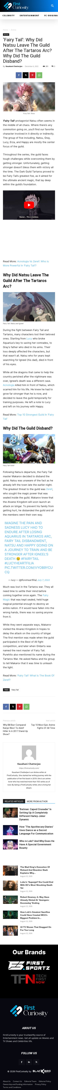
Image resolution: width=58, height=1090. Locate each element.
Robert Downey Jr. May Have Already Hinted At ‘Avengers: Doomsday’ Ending (34, 900)
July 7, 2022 (43, 580)
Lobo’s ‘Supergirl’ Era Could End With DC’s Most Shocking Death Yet (36, 885)
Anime (13, 30)
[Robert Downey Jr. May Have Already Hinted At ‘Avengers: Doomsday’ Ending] (10, 900)
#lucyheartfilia (19, 563)
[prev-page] (6, 815)
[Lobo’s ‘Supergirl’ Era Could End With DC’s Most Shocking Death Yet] (10, 886)
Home (5, 30)
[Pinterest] (32, 75)
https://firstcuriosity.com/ (29, 768)
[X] (26, 75)
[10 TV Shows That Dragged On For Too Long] (10, 931)
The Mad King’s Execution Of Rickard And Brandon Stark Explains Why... (35, 870)
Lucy (29, 338)
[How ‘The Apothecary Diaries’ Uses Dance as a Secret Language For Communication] (10, 830)
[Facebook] (19, 75)
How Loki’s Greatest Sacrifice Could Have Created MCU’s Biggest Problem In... (35, 915)
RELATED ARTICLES (14, 801)
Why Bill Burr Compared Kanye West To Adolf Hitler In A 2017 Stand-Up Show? (15, 730)
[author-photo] (29, 759)
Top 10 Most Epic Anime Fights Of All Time (43, 726)
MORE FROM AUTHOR (37, 801)
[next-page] (11, 815)
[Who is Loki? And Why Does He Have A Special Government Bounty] (10, 844)
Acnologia (8, 385)
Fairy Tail (15, 690)
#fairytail (30, 559)
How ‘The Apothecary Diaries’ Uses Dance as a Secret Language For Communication (36, 830)
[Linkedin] (29, 1062)
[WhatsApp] (39, 75)
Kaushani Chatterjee (14, 66)
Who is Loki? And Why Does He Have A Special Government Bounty (36, 844)
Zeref (49, 489)
